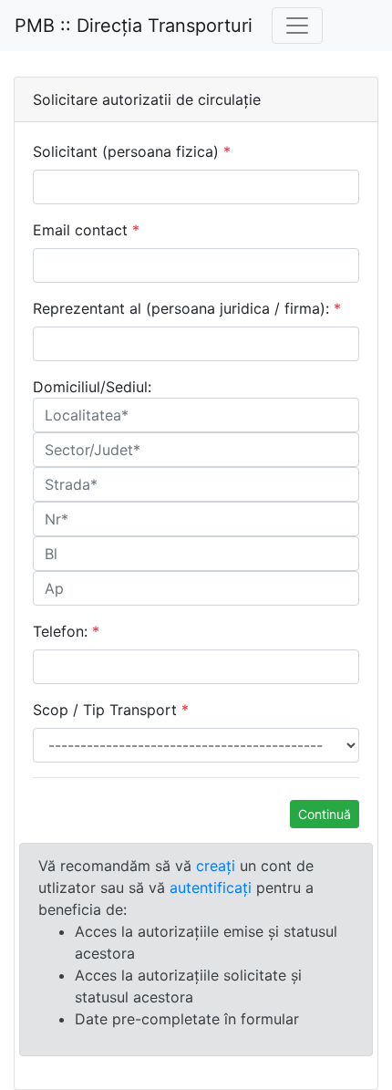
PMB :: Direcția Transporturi (134, 25)
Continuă (324, 814)
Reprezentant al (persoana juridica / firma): (187, 308)
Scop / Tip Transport (111, 710)
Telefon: (66, 631)
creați (215, 865)
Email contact (86, 230)
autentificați (211, 887)
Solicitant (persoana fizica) (132, 151)
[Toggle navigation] (297, 25)
